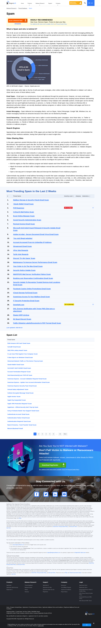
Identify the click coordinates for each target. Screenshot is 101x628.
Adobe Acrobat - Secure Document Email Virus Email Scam (36, 234)
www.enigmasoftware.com (18, 544)
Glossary (27, 591)
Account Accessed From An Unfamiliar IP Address (32, 242)
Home (22, 3)
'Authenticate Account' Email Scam (18, 414)
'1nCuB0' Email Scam (14, 347)
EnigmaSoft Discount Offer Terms (85, 597)
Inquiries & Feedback (66, 589)
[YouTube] (64, 494)
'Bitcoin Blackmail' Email (15, 428)
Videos (26, 589)
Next (65, 434)
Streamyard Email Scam (22, 246)
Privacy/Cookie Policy (61, 24)
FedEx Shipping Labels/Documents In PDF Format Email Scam (37, 323)
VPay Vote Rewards (20, 250)
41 (60, 434)
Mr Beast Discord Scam (22, 319)
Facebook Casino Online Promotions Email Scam (32, 289)
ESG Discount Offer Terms (85, 600)
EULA (52, 24)
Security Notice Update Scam (24, 270)
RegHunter (45, 591)
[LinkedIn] (55, 494)
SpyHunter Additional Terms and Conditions (53, 607)
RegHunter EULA (83, 587)
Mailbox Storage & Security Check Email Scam (31, 200)
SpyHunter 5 (46, 585)
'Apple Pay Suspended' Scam (16, 400)
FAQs (20, 518)
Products (30, 3)
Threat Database (22, 8)
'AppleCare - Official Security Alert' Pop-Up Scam (22, 407)
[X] (46, 494)
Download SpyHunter (50, 465)
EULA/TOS (55, 526)
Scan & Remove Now (15, 20)
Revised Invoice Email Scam (24, 224)
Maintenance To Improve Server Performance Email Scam (35, 262)
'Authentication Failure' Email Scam (18, 418)
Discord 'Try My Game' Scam (24, 258)
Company (58, 3)
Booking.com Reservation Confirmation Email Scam (33, 278)
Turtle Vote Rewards (20, 254)
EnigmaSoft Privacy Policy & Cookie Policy (85, 590)
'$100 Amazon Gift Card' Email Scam (18, 343)
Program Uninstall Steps (16, 607)
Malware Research (40, 3)
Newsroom (63, 585)
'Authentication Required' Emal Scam (19, 421)
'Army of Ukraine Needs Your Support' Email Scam (23, 410)
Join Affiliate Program (66, 587)
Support (50, 3)
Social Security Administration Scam (27, 220)
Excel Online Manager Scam (24, 216)
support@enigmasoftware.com (53, 552)
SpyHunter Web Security (12, 587)
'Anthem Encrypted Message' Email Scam (20, 393)
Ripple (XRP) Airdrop (21, 315)
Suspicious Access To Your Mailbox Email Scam (31, 297)
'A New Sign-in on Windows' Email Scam (20, 357)
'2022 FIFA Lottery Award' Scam (17, 350)
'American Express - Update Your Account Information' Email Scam (28, 382)
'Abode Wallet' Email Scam (23, 204)
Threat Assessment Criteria (75, 572)
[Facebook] (36, 494)
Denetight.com (18, 305)
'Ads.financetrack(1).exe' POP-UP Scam (19, 375)
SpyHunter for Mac (47, 587)
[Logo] (11, 3)
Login (91, 3)
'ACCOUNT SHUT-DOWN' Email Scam (19, 368)
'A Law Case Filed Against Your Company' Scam (22, 354)
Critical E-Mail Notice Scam (23, 212)
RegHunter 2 (9, 589)
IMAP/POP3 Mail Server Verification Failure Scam (32, 274)
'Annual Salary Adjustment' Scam (17, 389)
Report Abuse (64, 591)
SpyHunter (9, 585)
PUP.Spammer (18, 208)
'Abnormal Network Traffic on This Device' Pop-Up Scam (25, 361)
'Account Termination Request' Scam (19, 371)
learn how (8, 527)
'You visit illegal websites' (23, 238)
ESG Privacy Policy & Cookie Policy (86, 594)
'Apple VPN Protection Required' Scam (19, 403)
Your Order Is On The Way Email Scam (28, 266)
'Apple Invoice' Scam (13, 396)
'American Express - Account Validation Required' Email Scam (27, 379)
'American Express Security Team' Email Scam (22, 386)
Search (85, 3)
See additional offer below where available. (40, 24)
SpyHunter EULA (83, 585)
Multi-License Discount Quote (73, 3)
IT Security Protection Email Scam (26, 301)
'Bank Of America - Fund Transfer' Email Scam (21, 425)
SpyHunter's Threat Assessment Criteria (32, 607)
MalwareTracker (28, 587)
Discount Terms (73, 526)
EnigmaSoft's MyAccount (80, 552)
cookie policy (41, 625)
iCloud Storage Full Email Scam (25, 293)
